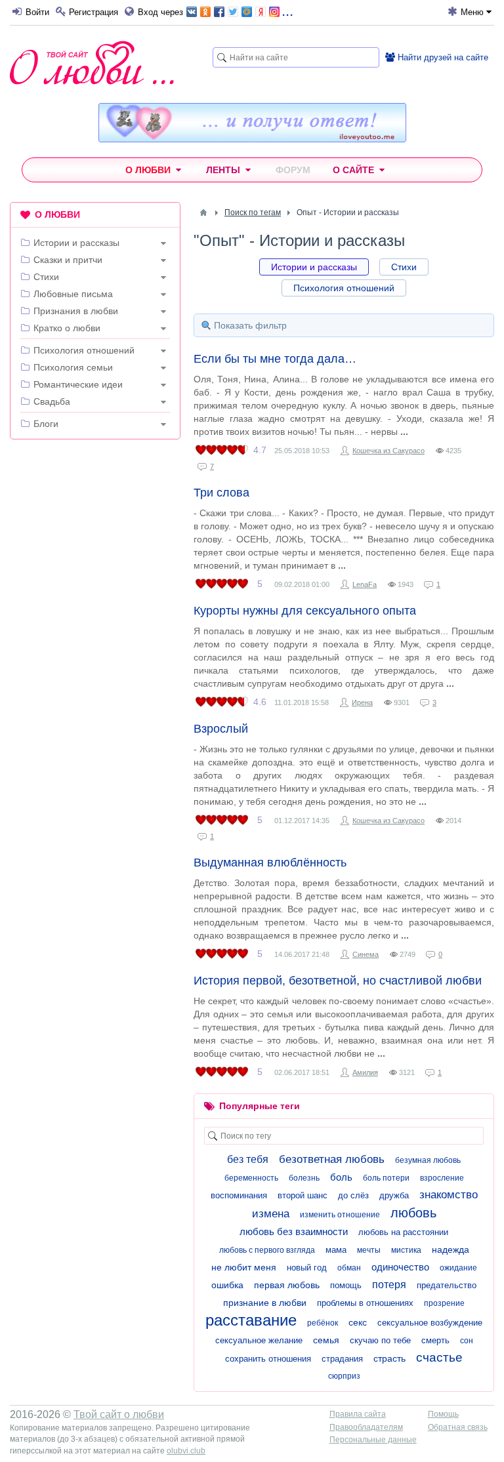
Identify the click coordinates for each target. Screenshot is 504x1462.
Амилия (365, 1072)
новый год (307, 1267)
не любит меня (243, 1267)
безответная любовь (332, 1159)
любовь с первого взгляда (267, 1250)
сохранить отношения (268, 1359)
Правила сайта (357, 1414)
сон (466, 1340)
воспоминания (239, 1195)
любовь (413, 1213)
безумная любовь (428, 1160)
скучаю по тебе (380, 1340)
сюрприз (344, 1376)
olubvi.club (186, 1450)
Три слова (221, 492)
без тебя (247, 1159)
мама (336, 1250)
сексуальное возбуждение (429, 1323)
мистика (406, 1250)
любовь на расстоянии (403, 1232)
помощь (346, 1285)
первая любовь (287, 1285)
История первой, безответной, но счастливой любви (338, 980)
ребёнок (322, 1323)
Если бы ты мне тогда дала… (275, 358)
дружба (394, 1195)
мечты (369, 1250)
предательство (446, 1285)
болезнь (304, 1178)
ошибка (227, 1285)
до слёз (353, 1195)
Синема (365, 954)
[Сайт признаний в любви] (252, 139)
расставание (251, 1320)
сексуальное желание (259, 1340)
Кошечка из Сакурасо (388, 451)
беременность (251, 1178)
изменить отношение (340, 1214)
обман (349, 1267)
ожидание (458, 1267)
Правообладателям (366, 1427)
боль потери (386, 1178)
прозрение (444, 1303)
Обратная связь (458, 1427)
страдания (342, 1359)
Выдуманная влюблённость (270, 862)
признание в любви (264, 1302)
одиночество (400, 1266)
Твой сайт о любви (119, 1414)
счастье (439, 1357)
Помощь (443, 1414)
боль (341, 1177)
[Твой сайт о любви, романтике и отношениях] (92, 63)
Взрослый (221, 728)
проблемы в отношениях (365, 1303)
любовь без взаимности (294, 1231)
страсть (389, 1358)
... (287, 11)
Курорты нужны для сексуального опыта (305, 610)
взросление (442, 1178)
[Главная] (203, 212)
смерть (435, 1340)
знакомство (448, 1194)
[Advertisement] (95, 535)
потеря (389, 1284)
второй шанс (302, 1195)
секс (357, 1322)
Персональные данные (373, 1439)
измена (270, 1214)
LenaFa (364, 584)
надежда (450, 1249)
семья (326, 1340)
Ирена (362, 702)
